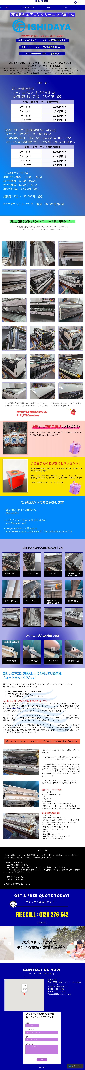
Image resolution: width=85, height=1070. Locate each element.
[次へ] (75, 944)
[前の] (9, 944)
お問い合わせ (29, 1044)
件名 (27, 1037)
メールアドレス (30, 1029)
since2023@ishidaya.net (60, 994)
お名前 (27, 1023)
